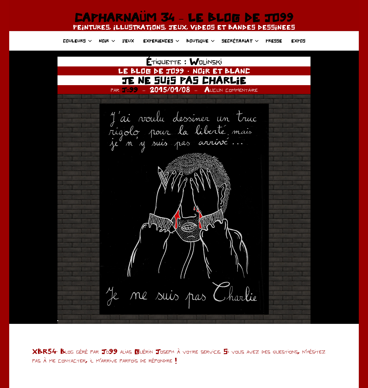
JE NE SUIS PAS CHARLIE (184, 80)
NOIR (104, 40)
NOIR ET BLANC (221, 70)
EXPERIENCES (158, 40)
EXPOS (298, 40)
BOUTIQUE (197, 40)
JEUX (128, 40)
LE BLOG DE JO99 (151, 70)
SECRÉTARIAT (237, 40)
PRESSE (274, 40)
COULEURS (74, 40)
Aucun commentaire (231, 89)
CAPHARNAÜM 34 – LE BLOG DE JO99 (184, 17)
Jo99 (130, 89)
